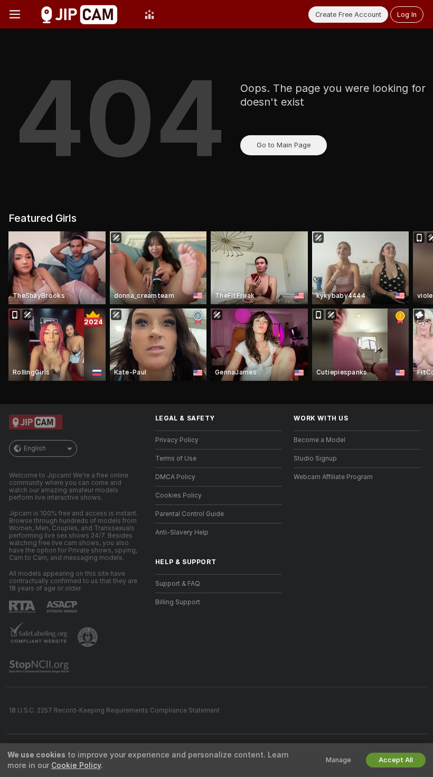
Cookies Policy (178, 495)
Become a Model (319, 440)
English (35, 448)
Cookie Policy (76, 765)
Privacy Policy (177, 440)
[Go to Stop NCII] (40, 666)
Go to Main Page (283, 145)
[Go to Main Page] (82, 14)
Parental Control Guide (189, 514)
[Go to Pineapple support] (89, 637)
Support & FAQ (177, 583)
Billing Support (177, 602)
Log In (407, 14)
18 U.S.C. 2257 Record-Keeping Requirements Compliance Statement (114, 710)
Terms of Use (175, 458)
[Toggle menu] (15, 14)
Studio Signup (315, 458)
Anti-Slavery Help (182, 532)
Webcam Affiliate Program (333, 477)
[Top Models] (149, 14)
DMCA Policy (175, 477)
